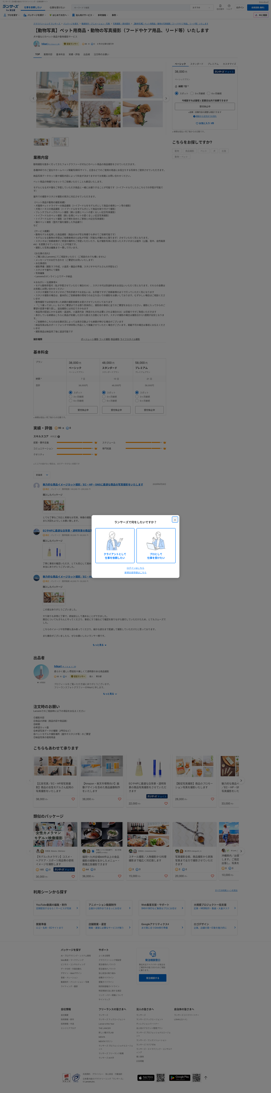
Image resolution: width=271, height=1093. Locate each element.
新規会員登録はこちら (135, 572)
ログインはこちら (135, 567)
